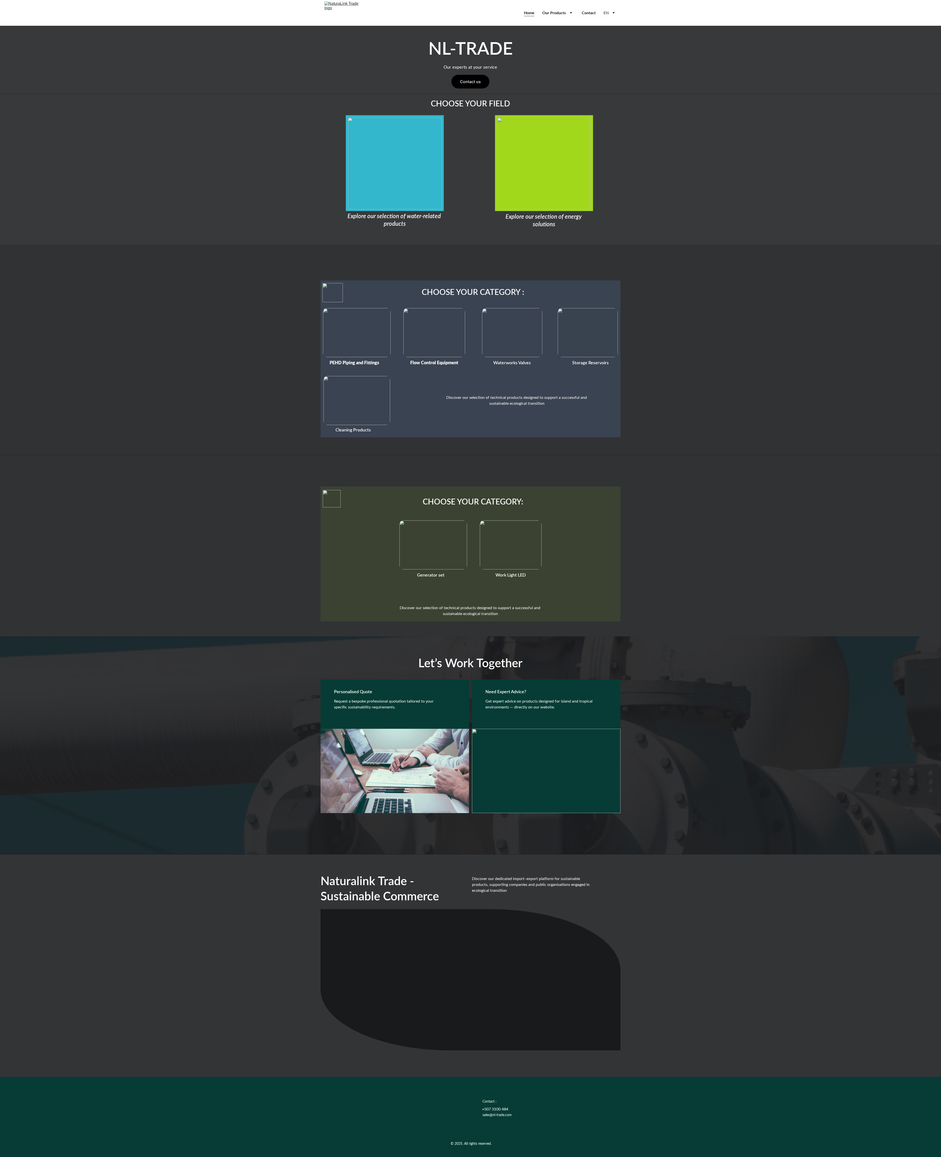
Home (529, 13)
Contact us (470, 81)
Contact (589, 13)
